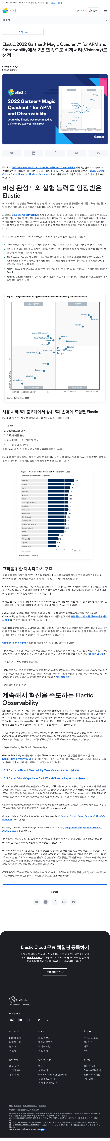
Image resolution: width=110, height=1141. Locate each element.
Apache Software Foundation (27, 1125)
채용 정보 (14, 1066)
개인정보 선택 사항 (32, 1129)
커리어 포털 (15, 1070)
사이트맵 (42, 1105)
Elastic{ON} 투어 (92, 1070)
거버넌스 (88, 1042)
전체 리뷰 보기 (63, 677)
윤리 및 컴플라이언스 (49, 1083)
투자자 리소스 (91, 1037)
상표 (11, 1105)
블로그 (12, 1046)
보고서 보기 (56, 2)
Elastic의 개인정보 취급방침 (52, 1074)
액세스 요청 (44, 1046)
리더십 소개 (15, 1042)
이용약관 (17, 1105)
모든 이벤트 (90, 1078)
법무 (40, 1066)
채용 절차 (14, 1074)
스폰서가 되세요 (92, 1074)
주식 (86, 1050)
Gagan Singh (11, 66)
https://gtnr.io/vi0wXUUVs (16, 758)
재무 (86, 1046)
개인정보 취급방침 (30, 1105)
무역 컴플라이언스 (47, 1078)
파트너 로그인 (45, 1042)
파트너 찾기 (44, 1037)
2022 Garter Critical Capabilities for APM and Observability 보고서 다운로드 (43, 778)
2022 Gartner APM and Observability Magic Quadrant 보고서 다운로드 (40, 770)
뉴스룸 (12, 1050)
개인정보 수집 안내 (16, 1129)
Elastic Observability (25, 214)
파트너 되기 (44, 1050)
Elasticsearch (34, 957)
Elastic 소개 (15, 1037)
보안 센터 (43, 1070)
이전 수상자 (90, 1066)
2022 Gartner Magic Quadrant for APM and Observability (43, 167)
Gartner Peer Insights (14, 642)
